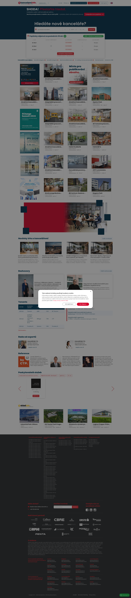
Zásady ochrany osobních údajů (60, 300)
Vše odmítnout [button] (69, 304)
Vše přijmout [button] (82, 304)
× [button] (90, 291)
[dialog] (65, 299)
